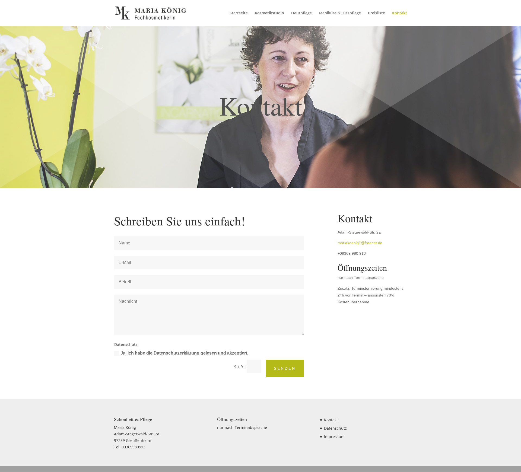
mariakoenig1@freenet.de (360, 243)
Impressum (334, 436)
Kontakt (399, 13)
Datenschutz (335, 428)
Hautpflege (301, 13)
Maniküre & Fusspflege (340, 13)
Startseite (239, 13)
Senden (285, 368)
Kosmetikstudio (269, 13)
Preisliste (376, 13)
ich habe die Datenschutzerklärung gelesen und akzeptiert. (188, 353)
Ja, (184, 353)
